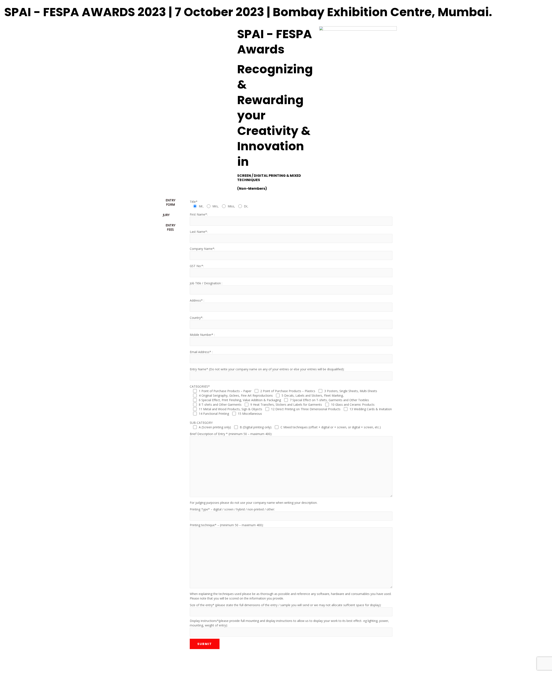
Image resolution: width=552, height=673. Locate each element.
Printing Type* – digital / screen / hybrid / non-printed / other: (232, 509)
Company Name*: (202, 249)
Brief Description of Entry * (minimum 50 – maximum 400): (231, 434)
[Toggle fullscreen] (23, 661)
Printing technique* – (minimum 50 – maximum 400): (226, 525)
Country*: (196, 318)
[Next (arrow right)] (23, 669)
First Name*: (199, 214)
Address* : (197, 300)
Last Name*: (199, 232)
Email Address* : (201, 352)
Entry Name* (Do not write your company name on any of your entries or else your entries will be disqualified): (267, 369)
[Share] (39, 661)
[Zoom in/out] (7, 661)
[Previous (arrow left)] (7, 669)
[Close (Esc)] (55, 661)
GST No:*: (197, 266)
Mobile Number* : (202, 335)
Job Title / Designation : (206, 283)
